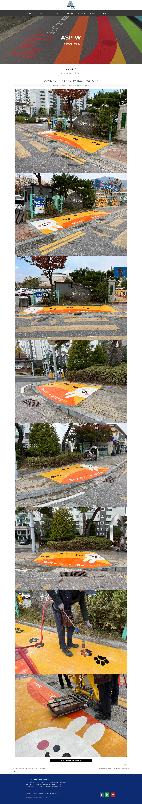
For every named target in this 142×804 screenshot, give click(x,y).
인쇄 (125, 764)
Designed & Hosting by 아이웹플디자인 (36, 797)
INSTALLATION (69, 13)
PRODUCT (42, 13)
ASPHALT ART (30, 13)
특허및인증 (81, 13)
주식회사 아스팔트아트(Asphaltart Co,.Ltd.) (37, 779)
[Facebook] (102, 795)
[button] (67, 62)
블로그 (114, 13)
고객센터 (103, 13)
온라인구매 (92, 13)
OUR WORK (55, 13)
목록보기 (16, 771)
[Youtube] (113, 795)
